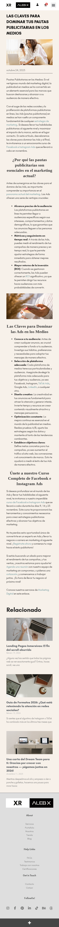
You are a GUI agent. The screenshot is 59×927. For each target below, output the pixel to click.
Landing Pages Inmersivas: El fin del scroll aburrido (28, 647)
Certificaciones (29, 869)
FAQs (29, 857)
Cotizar (29, 887)
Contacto (29, 884)
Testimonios (29, 861)
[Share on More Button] (29, 922)
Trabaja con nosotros (29, 865)
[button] (53, 5)
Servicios (29, 824)
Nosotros (29, 831)
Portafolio (29, 827)
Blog (29, 838)
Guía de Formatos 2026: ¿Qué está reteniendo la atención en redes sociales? (29, 706)
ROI (28, 276)
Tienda (29, 835)
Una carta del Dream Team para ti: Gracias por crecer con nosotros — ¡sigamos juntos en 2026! (28, 764)
